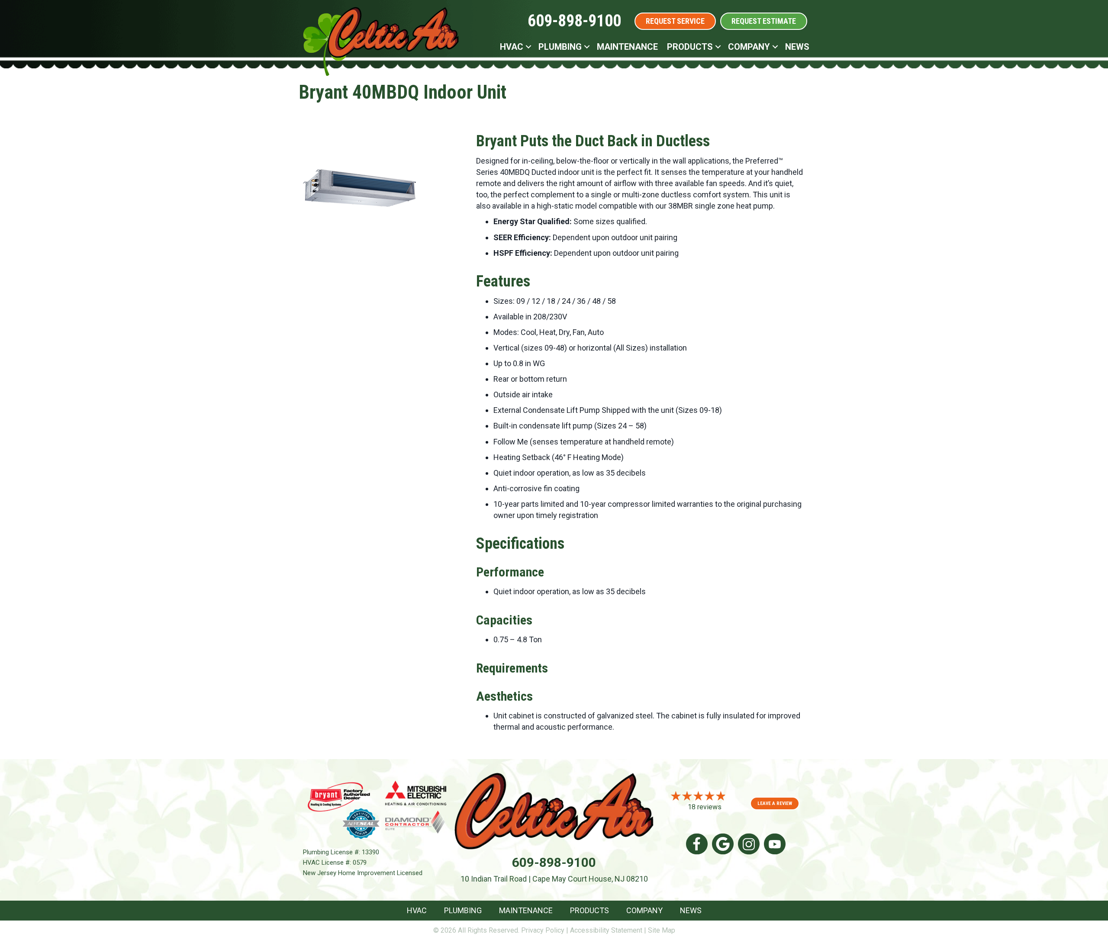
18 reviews (704, 807)
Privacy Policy (542, 930)
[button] (528, 47)
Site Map (661, 930)
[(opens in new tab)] (338, 796)
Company (749, 47)
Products (690, 47)
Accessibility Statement (606, 930)
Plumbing (560, 47)
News (797, 47)
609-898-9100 (574, 20)
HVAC (511, 47)
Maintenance (627, 47)
